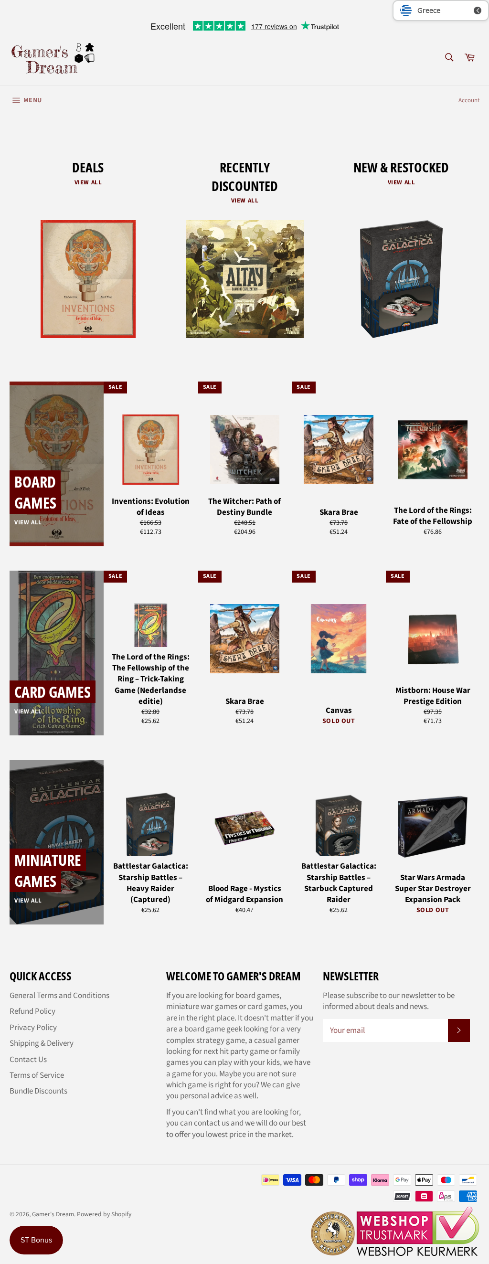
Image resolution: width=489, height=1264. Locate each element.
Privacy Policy (33, 1027)
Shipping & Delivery (42, 1043)
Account (468, 100)
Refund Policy (32, 1011)
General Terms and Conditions (59, 995)
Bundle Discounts (38, 1091)
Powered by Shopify (104, 1214)
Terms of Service (37, 1075)
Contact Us (28, 1059)
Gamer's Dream (53, 1214)
